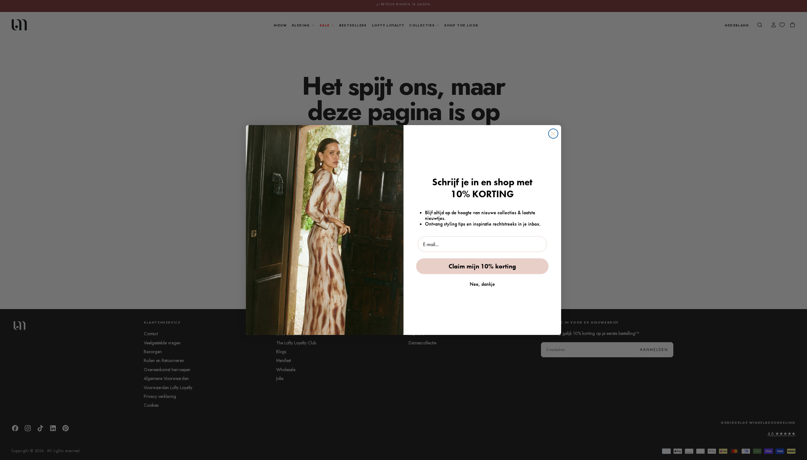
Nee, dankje (482, 284)
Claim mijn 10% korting (482, 266)
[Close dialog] (553, 133)
